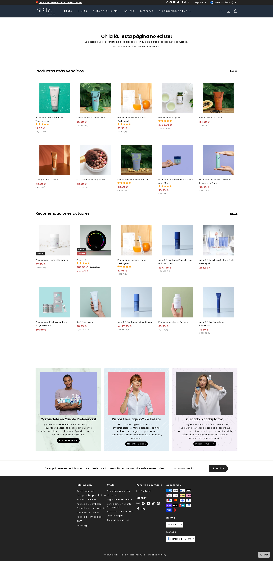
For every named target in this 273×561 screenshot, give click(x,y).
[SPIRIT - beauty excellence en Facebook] (143, 503)
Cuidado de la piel (106, 11)
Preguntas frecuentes (119, 491)
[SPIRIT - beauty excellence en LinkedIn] (143, 508)
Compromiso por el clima (91, 495)
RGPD (80, 521)
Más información (68, 440)
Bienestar (146, 11)
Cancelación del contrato (91, 508)
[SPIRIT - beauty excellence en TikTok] (137, 508)
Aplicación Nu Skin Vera (120, 511)
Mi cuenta (112, 495)
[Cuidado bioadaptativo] (204, 393)
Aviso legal (83, 525)
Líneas (82, 11)
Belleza (129, 11)
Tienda (68, 11)
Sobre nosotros (85, 491)
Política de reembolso (89, 504)
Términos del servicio (89, 512)
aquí (128, 46)
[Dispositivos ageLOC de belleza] (136, 393)
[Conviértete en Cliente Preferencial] (68, 393)
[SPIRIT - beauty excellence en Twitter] (153, 503)
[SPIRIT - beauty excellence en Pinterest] (158, 503)
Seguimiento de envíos (120, 499)
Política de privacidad (89, 516)
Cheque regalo (115, 515)
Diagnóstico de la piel (175, 11)
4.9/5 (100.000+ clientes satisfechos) (60, 2)
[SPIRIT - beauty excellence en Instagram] (137, 503)
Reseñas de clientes (118, 520)
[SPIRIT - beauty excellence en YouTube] (148, 503)
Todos (233, 71)
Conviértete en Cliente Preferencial (119, 505)
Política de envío (86, 499)
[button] (42, 124)
